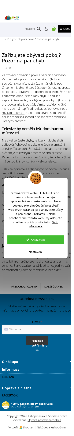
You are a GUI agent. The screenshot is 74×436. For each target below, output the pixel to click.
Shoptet (28, 427)
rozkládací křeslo (13, 113)
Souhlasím (38, 240)
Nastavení (36, 251)
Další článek (53, 286)
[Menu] (65, 29)
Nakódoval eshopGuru (51, 427)
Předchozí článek (24, 286)
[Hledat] (38, 29)
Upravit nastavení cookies (44, 420)
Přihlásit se (37, 342)
